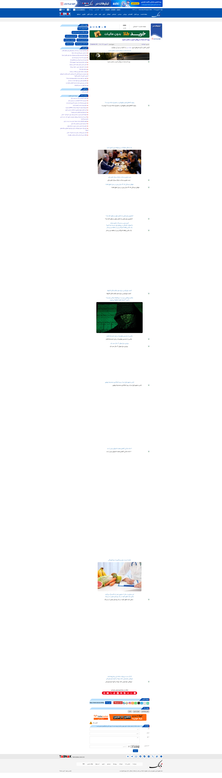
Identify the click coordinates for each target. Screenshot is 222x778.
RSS (84, 764)
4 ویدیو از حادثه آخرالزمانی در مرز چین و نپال (77, 101)
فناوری (83, 14)
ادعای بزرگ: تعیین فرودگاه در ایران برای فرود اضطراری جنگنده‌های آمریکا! (74, 129)
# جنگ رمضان (69, 44)
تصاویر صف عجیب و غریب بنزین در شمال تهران (77, 126)
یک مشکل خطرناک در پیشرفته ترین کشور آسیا (119, 148)
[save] (96, 27)
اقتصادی (130, 14)
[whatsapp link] (131, 693)
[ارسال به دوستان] (144, 703)
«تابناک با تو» (129, 47)
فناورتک (107, 10)
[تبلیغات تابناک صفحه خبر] (156, 32)
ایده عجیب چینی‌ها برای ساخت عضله (79, 53)
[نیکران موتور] (120, 56)
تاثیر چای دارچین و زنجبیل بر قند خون (79, 124)
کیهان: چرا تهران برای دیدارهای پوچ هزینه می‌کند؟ (76, 78)
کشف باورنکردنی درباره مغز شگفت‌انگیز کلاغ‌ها (119, 291)
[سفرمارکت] (119, 717)
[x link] (111, 693)
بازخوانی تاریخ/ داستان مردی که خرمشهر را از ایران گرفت (148, 19)
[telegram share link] (141, 703)
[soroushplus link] (121, 693)
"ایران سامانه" (62, 771)
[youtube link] (108, 693)
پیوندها (91, 10)
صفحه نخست (144, 14)
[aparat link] (104, 693)
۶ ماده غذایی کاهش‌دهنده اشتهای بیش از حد (119, 449)
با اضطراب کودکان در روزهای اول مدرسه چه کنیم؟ (119, 225)
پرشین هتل (84, 92)
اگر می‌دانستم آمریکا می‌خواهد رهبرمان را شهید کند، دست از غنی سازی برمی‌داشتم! (74, 118)
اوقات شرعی (90, 764)
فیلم (100, 14)
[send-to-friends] (93, 27)
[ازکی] (137, 3)
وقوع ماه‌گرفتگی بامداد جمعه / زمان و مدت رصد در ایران (75, 121)
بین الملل (136, 14)
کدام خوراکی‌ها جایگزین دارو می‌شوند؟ (79, 112)
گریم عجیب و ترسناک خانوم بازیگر (119, 223)
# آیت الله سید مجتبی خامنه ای (80, 32)
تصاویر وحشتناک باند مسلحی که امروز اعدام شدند (76, 103)
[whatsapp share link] (135, 703)
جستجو (108, 764)
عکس (95, 14)
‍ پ (102, 27)
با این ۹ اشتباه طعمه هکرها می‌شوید (119, 300)
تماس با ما (127, 764)
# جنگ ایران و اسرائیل (71, 36)
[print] (90, 27)
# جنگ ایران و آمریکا (82, 40)
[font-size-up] (105, 27)
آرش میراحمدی (145, 711)
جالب (130, 711)
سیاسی (119, 14)
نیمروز (118, 10)
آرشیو (102, 10)
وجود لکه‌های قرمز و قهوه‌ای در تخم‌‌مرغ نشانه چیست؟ (119, 103)
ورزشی (125, 14)
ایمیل (148, 733)
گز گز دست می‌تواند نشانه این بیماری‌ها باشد (119, 677)
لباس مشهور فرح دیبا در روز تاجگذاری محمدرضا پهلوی (119, 382)
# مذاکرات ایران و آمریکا (81, 44)
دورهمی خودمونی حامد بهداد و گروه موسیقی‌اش (119, 679)
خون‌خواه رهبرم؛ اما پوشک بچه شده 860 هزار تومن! (76, 108)
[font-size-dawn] (99, 27)
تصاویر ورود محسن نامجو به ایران (80, 105)
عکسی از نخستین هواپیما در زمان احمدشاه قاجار (119, 336)
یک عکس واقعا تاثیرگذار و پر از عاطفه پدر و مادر (119, 228)
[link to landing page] (156, 14)
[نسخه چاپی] (147, 703)
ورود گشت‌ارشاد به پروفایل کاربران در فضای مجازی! (119, 51)
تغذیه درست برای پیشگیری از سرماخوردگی (119, 560)
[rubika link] (135, 693)
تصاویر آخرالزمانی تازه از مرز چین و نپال (79, 98)
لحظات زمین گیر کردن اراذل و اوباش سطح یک (77, 135)
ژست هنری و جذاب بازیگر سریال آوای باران (119, 177)
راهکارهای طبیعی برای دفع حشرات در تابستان (77, 81)
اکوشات (113, 10)
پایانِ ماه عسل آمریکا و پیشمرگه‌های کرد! (78, 60)
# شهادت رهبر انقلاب (69, 40)
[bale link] (124, 693)
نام (148, 728)
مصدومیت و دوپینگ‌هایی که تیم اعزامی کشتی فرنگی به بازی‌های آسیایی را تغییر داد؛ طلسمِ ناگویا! (74, 75)
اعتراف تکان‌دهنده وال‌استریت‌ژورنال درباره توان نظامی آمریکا (74, 55)
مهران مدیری (136, 711)
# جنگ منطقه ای (83, 36)
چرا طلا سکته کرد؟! (83, 69)
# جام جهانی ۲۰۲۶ (83, 28)
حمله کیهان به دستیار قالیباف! (80, 85)
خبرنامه (121, 764)
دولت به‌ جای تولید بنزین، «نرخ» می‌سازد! (78, 67)
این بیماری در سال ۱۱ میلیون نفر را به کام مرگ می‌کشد (119, 594)
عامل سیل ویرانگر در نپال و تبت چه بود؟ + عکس (77, 133)
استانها (78, 14)
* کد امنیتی (146, 746)
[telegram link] (128, 693)
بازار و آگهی (90, 14)
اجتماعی (114, 14)
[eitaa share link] (132, 703)
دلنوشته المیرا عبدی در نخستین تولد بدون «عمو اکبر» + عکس (74, 115)
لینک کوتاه (119, 702)
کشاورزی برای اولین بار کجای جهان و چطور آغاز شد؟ (119, 216)
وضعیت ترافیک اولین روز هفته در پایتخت (78, 72)
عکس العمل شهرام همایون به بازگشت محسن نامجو (76, 110)
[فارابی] (120, 34)
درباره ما (134, 764)
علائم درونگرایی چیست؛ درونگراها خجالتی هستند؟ (119, 298)
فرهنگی (108, 14)
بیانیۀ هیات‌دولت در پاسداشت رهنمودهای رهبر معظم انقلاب (74, 51)
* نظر (148, 737)
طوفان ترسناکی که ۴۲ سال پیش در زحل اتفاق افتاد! (119, 185)
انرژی (104, 14)
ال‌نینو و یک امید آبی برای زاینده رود (79, 58)
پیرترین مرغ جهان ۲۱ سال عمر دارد (119, 343)
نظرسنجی (97, 10)
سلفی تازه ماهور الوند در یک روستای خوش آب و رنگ (119, 597)
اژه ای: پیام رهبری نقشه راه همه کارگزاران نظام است (76, 83)
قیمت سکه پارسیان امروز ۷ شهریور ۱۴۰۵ (78, 62)
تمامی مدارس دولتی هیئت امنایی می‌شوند (78, 65)
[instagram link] (118, 693)
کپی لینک (108, 703)
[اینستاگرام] (129, 703)
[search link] (74, 10)
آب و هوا (97, 764)
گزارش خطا (95, 723)
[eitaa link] (114, 693)
